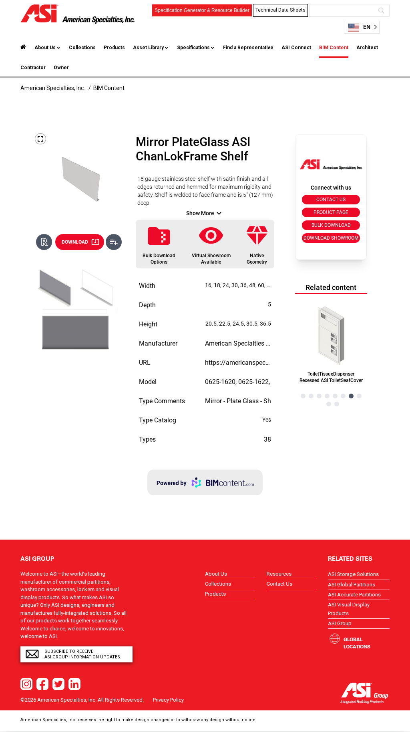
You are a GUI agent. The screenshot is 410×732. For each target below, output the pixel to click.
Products (114, 47)
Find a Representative (248, 47)
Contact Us (279, 584)
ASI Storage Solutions (353, 574)
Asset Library (148, 47)
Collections (82, 47)
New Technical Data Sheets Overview (281, 36)
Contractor (33, 67)
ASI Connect (296, 47)
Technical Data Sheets (280, 10)
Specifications (193, 47)
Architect (367, 47)
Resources (279, 574)
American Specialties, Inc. (52, 88)
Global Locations (357, 643)
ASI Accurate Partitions (354, 595)
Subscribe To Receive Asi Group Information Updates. (82, 654)
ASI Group (340, 623)
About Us (45, 47)
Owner (61, 67)
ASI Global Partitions (351, 585)
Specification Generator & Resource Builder (202, 10)
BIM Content (333, 47)
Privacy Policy (168, 700)
